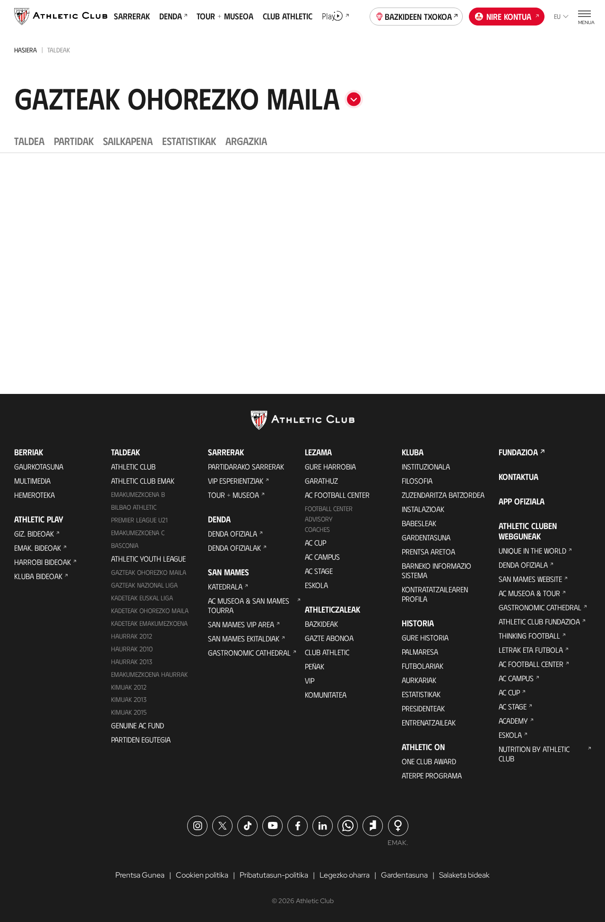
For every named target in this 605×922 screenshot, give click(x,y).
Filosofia (417, 480)
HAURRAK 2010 (132, 649)
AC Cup (315, 542)
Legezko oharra (345, 875)
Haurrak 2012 (131, 636)
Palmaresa (420, 651)
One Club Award (429, 761)
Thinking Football (529, 635)
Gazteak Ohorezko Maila (148, 572)
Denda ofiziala (232, 533)
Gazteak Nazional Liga (144, 585)
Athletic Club (133, 466)
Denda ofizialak (234, 547)
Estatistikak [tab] (189, 140)
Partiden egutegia (141, 739)
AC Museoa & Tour (529, 593)
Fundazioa (518, 452)
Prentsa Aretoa (428, 551)
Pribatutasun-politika (274, 875)
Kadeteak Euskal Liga (142, 598)
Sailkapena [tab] (128, 140)
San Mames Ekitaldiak (243, 638)
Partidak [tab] (74, 140)
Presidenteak (423, 708)
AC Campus (322, 556)
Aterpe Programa (432, 775)
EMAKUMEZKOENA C (137, 533)
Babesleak (419, 523)
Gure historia (425, 637)
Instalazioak (423, 508)
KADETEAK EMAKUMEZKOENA (149, 623)
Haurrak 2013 (131, 661)
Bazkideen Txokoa (418, 16)
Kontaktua (518, 476)
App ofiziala (521, 501)
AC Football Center (337, 494)
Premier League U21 (139, 520)
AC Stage (319, 570)
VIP (309, 680)
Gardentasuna (426, 537)
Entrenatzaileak (429, 722)
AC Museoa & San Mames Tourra (248, 605)
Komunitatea (325, 694)
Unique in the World (532, 550)
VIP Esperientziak (235, 480)
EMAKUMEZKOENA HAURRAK (149, 674)
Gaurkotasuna (38, 466)
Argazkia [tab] (246, 140)
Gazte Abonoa (329, 637)
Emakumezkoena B (138, 494)
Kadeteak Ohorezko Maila (150, 610)
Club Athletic (327, 652)
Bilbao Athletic (133, 507)
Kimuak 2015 (129, 712)
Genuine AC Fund (137, 725)
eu (557, 16)
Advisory (318, 519)
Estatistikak (421, 694)
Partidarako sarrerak (246, 466)
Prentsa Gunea (139, 875)
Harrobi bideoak (42, 561)
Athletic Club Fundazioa (539, 621)
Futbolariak (422, 665)
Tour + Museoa (233, 494)
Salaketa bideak (464, 875)
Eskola (316, 585)
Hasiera (25, 50)
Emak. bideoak (37, 547)
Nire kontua (508, 16)
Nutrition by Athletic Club (534, 753)
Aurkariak (419, 679)
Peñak (314, 666)
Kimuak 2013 (129, 699)
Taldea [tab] (29, 140)
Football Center (329, 508)
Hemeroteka (34, 494)
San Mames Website (530, 578)
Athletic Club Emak (142, 480)
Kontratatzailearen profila (435, 594)
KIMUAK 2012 (129, 687)
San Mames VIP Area (241, 624)
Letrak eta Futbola (531, 649)
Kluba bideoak (38, 576)
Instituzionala (426, 466)
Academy (513, 720)
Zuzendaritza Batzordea (443, 494)
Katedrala (225, 586)
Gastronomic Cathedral (249, 652)
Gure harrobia (330, 466)
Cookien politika (202, 875)
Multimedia (32, 480)
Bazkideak (321, 623)
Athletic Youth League (148, 558)
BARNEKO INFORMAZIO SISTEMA (436, 570)
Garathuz (321, 480)
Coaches (317, 529)
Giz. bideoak (34, 533)
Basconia (124, 545)
